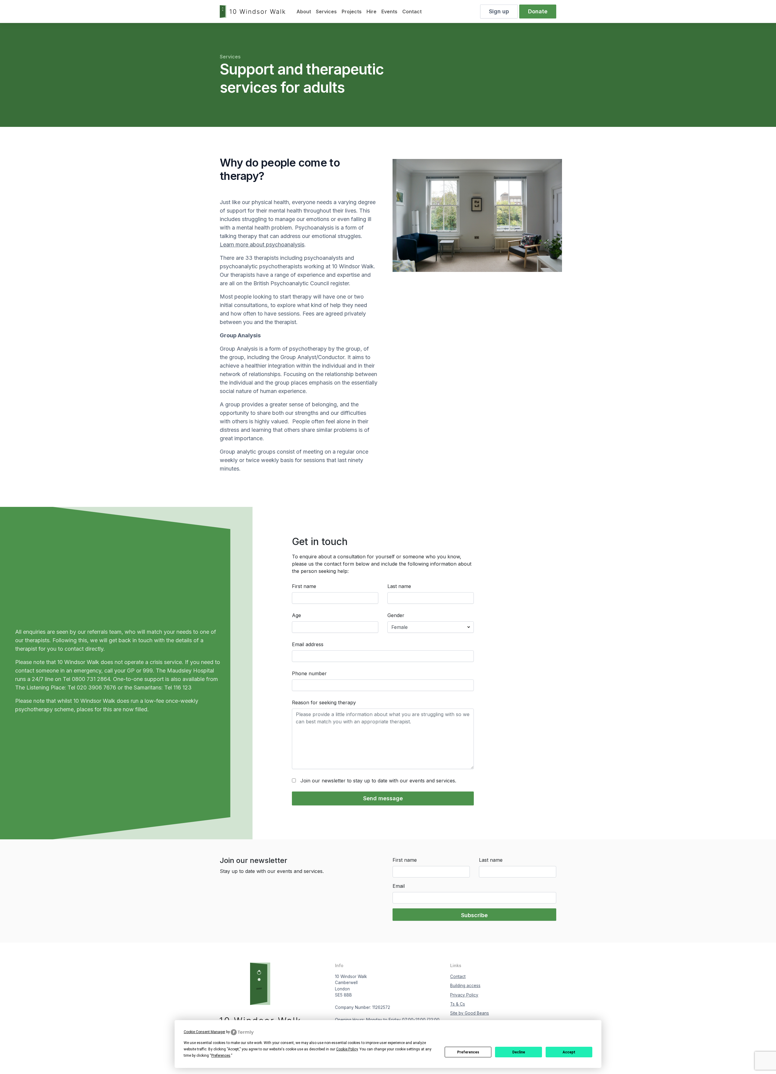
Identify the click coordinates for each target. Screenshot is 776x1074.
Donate (537, 11)
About (303, 11)
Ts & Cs (457, 1004)
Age (296, 615)
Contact (412, 11)
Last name (399, 586)
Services (326, 11)
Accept (569, 1052)
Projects (352, 11)
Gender (395, 615)
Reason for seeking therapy (324, 702)
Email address (307, 644)
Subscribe (474, 915)
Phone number (309, 673)
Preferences (468, 1052)
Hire (371, 11)
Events (389, 11)
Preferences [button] (220, 1055)
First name (304, 586)
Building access (465, 985)
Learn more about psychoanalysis (262, 244)
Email (399, 886)
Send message (383, 798)
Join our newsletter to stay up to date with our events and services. (378, 781)
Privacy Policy (464, 995)
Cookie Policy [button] (347, 1049)
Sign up (499, 11)
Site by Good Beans (469, 1013)
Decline (518, 1052)
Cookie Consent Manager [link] (204, 1032)
